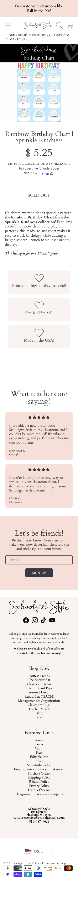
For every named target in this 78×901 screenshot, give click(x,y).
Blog (39, 713)
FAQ (39, 761)
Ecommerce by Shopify (55, 863)
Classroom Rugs (39, 705)
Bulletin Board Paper (39, 688)
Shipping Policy (39, 778)
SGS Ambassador (39, 765)
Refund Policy (39, 782)
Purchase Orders (39, 773)
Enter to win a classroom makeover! (39, 769)
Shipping (16, 164)
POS (34, 863)
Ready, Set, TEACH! (39, 697)
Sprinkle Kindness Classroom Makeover (39, 37)
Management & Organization (39, 701)
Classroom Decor (39, 684)
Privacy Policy (39, 786)
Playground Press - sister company (39, 794)
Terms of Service (39, 790)
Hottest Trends (39, 676)
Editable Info (39, 757)
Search (39, 740)
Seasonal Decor (39, 692)
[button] (8, 25)
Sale (39, 717)
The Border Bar (39, 680)
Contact (39, 744)
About (39, 749)
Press (39, 753)
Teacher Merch (39, 709)
